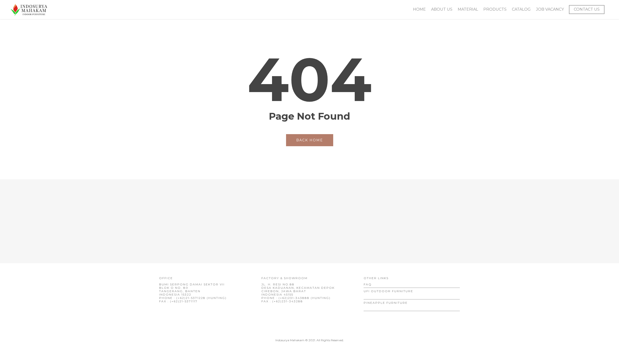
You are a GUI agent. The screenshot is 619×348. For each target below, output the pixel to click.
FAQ (368, 284)
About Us (441, 9)
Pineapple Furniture (386, 302)
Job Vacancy (550, 9)
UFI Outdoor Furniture (388, 291)
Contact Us (587, 9)
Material (468, 9)
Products (495, 9)
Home (419, 9)
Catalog (521, 9)
